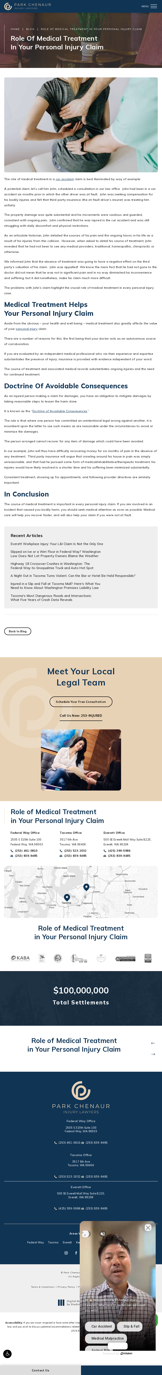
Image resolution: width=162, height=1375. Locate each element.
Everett (67, 1242)
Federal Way (35, 1242)
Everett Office (81, 1187)
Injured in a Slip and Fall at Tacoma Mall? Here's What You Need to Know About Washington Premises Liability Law (55, 586)
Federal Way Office (81, 1121)
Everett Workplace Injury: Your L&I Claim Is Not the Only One (57, 544)
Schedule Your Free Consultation (81, 701)
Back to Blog (18, 631)
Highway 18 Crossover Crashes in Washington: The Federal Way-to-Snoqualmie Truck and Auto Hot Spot (52, 566)
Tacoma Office (81, 1155)
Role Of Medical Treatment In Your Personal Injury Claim (91, 29)
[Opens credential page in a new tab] (20, 958)
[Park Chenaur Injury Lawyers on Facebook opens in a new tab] (76, 1253)
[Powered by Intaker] (126, 1353)
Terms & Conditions (43, 1286)
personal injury (27, 329)
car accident (65, 179)
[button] (7, 1354)
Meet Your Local (81, 677)
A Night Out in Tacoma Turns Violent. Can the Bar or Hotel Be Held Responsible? (73, 576)
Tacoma (53, 1242)
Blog (30, 29)
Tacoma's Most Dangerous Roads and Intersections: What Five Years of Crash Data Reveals (51, 598)
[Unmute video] (102, 1234)
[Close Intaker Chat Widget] (148, 1227)
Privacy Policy (66, 1286)
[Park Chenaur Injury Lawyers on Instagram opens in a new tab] (66, 1253)
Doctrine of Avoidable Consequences (59, 411)
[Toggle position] (85, 1234)
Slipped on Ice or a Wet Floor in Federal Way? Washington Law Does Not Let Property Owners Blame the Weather (56, 554)
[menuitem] (66, 1253)
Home (15, 29)
